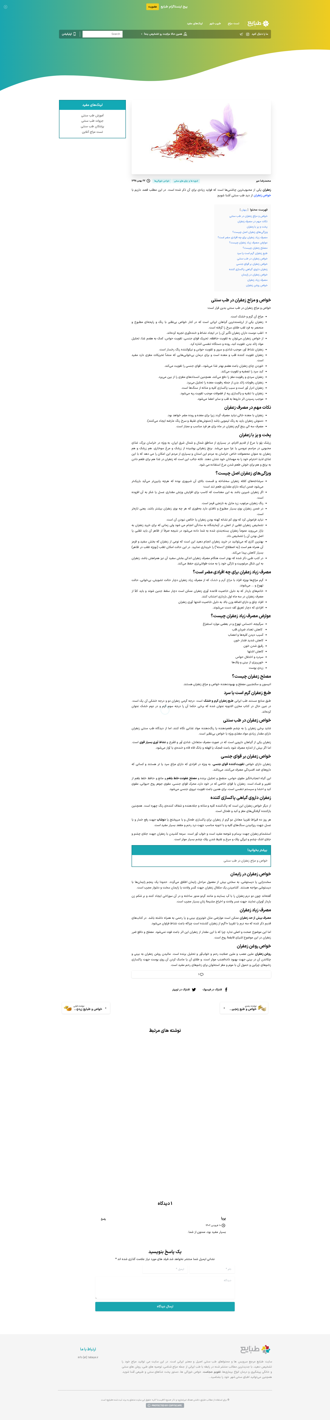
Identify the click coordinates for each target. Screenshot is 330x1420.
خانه (198, 54)
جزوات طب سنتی (92, 121)
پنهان (244, 210)
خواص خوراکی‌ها (181, 54)
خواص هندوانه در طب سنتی (241, 1131)
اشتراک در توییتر (181, 989)
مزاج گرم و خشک (221, 580)
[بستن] (5, 7)
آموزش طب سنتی (92, 115)
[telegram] (241, 34)
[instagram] (247, 34)
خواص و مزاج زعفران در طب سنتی (246, 860)
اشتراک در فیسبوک (212, 989)
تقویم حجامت (212, 1372)
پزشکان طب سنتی (92, 126)
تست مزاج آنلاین (92, 132)
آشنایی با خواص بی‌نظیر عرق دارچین (125, 1135)
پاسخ (103, 1219)
